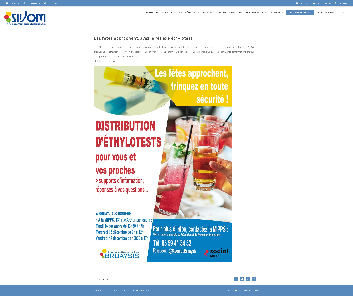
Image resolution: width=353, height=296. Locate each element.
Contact (98, 290)
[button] (344, 12)
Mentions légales (117, 290)
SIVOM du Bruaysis (251, 290)
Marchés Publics (140, 290)
